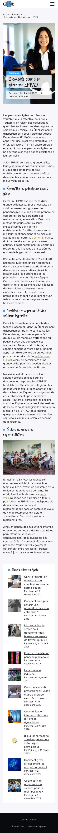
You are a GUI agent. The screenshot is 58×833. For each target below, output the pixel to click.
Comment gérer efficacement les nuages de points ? (35, 763)
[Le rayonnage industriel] (14, 674)
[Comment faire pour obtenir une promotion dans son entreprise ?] (14, 605)
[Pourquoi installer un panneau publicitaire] (14, 658)
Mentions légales (37, 826)
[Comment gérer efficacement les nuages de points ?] (14, 764)
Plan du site (18, 826)
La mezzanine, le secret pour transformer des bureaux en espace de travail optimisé (35, 633)
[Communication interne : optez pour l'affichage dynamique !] (14, 716)
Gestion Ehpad (41, 237)
